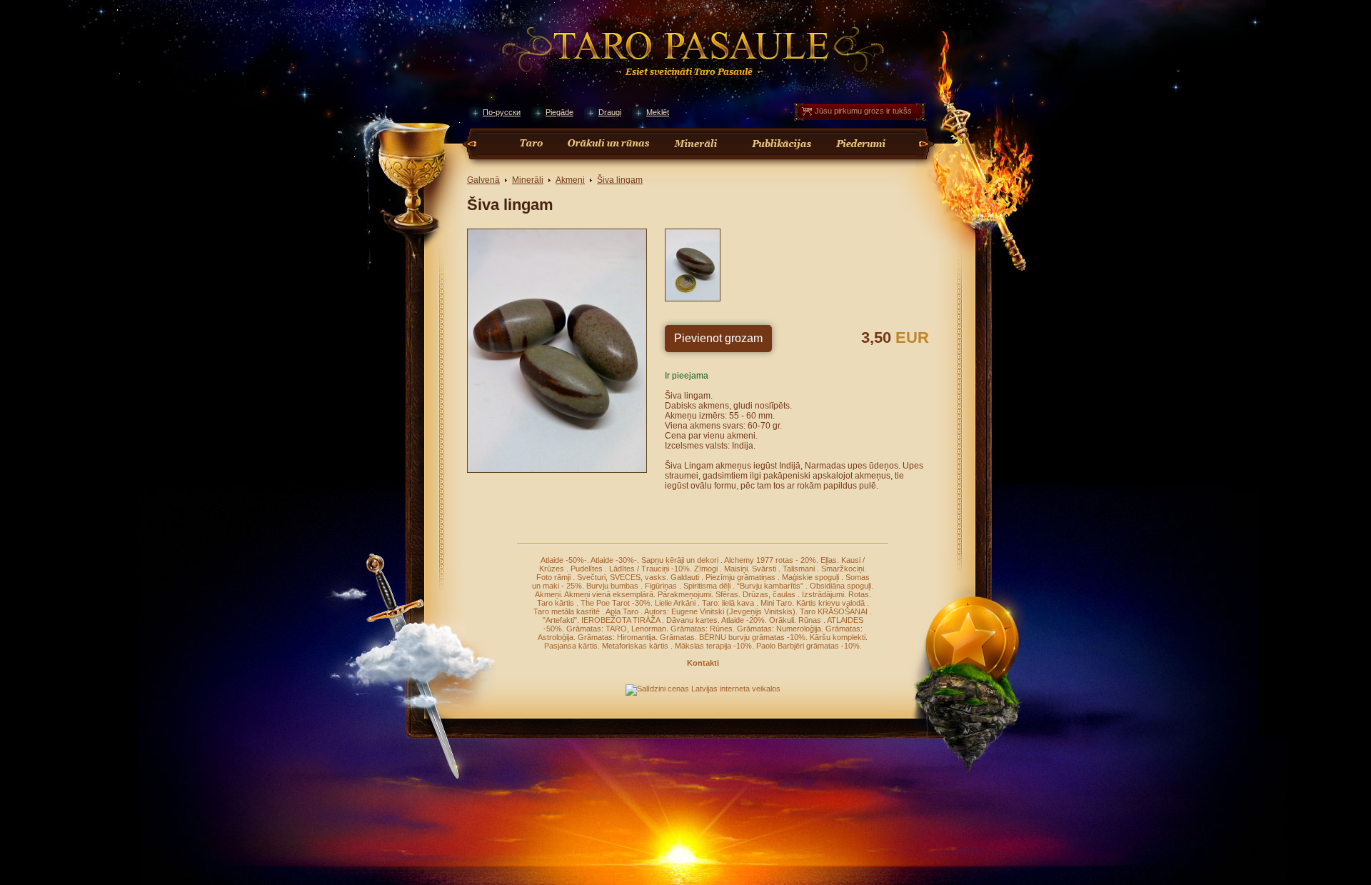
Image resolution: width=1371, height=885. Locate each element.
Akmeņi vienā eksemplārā (608, 594)
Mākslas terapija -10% (713, 645)
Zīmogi (707, 568)
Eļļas (828, 560)
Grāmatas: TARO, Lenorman (616, 628)
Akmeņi (570, 180)
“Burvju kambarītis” (771, 585)
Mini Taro (776, 603)
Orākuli (781, 620)
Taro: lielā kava (729, 603)
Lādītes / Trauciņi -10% (649, 568)
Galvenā (483, 180)
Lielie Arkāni (676, 603)
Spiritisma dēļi (708, 585)
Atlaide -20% (743, 620)
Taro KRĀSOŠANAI (835, 611)
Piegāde (559, 112)
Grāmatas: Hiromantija (617, 637)
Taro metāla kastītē (567, 611)
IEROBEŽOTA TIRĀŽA (621, 620)
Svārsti (765, 568)
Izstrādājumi (823, 594)
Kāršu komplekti (837, 637)
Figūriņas (662, 585)
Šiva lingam (620, 180)
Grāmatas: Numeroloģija (779, 628)
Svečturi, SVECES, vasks (621, 577)
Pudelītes (588, 568)
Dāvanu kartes (692, 620)
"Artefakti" (560, 620)
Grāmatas (677, 637)
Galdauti (686, 577)
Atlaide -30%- (614, 560)
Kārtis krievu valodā (831, 603)
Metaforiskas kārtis (636, 645)
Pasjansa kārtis (571, 645)
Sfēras (726, 594)
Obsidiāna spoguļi (840, 585)
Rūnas (810, 620)
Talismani (800, 568)
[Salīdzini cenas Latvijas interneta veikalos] (703, 688)
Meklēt (657, 112)
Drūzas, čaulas (770, 594)
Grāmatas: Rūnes (702, 628)
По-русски (502, 112)
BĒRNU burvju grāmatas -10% (752, 637)
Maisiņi (736, 568)
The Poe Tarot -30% (616, 603)
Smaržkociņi (842, 568)
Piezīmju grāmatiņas (741, 577)
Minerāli (527, 180)
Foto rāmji (554, 577)
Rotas (858, 594)
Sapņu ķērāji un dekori (680, 560)
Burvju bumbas (613, 585)
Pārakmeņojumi (684, 594)
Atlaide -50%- (564, 560)
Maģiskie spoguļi (811, 577)
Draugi (609, 112)
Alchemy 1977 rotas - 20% (770, 560)
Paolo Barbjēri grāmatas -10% (808, 645)
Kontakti (703, 663)
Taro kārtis (556, 603)
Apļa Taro (623, 611)
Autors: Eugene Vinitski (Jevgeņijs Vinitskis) (719, 611)
